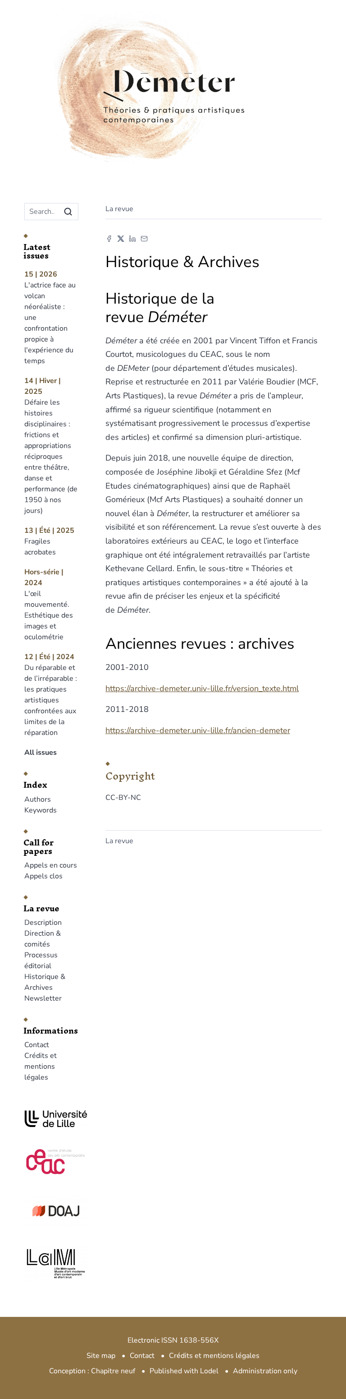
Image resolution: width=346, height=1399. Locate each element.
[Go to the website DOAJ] (51, 1210)
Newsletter (43, 998)
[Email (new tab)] (144, 238)
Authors (37, 799)
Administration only (265, 1371)
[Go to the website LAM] (51, 1264)
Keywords (40, 810)
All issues (40, 752)
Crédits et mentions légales (40, 1066)
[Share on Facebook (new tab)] (109, 238)
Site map (100, 1356)
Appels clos (43, 876)
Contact (36, 1045)
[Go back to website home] (173, 67)
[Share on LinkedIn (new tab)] (132, 238)
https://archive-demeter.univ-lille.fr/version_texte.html (202, 688)
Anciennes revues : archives (199, 643)
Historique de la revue (159, 308)
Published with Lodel (184, 1371)
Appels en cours (50, 865)
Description (43, 923)
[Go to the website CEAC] (51, 1160)
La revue (119, 209)
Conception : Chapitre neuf (92, 1371)
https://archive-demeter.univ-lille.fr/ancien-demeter (197, 730)
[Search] (68, 211)
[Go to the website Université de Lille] (51, 1118)
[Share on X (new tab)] (120, 238)
